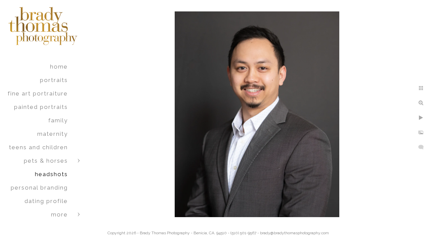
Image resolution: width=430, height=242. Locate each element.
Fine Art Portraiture (38, 93)
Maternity (52, 133)
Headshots (51, 174)
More (59, 214)
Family (58, 120)
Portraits (54, 80)
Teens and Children (38, 147)
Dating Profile (46, 201)
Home (59, 66)
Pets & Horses (46, 160)
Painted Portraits (41, 107)
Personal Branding (39, 187)
